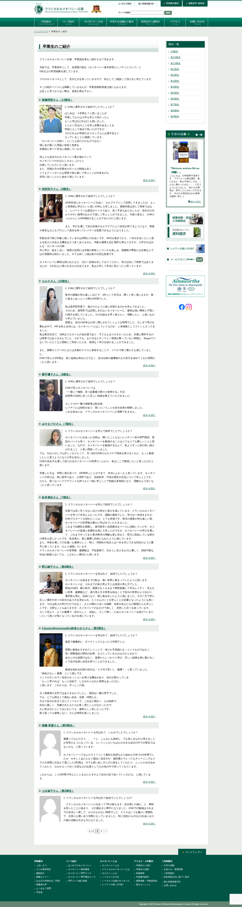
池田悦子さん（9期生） (57, 189)
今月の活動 (169, 865)
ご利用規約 (169, 873)
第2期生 (174, 75)
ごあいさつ (41, 865)
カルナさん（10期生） (56, 281)
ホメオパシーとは (110, 865)
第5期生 (174, 92)
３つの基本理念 (43, 869)
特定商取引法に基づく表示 (176, 877)
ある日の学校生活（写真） (49, 881)
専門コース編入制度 (77, 881)
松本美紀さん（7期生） (57, 497)
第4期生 (174, 86)
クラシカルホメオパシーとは (116, 869)
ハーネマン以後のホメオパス (116, 881)
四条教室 (140, 873)
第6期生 (174, 98)
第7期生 (174, 104)
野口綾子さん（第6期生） (58, 566)
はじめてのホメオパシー (79, 865)
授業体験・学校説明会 (146, 881)
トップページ (41, 31)
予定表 (39, 892)
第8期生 (174, 110)
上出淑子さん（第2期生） (58, 790)
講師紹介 (40, 873)
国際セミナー (42, 877)
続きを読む (149, 180)
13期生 (174, 51)
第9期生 (174, 116)
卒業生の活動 (142, 869)
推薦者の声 (41, 884)
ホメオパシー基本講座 (78, 869)
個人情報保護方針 (172, 881)
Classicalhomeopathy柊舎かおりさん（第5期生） (74, 628)
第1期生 (174, 69)
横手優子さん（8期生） (57, 374)
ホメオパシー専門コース (79, 873)
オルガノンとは (109, 873)
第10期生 (175, 57)
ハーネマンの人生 (110, 877)
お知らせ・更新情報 (173, 869)
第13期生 (175, 63)
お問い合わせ (170, 885)
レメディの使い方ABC (112, 884)
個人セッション (143, 884)
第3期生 (174, 81)
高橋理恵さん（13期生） (57, 99)
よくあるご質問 (43, 888)
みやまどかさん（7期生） (58, 423)
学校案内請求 (142, 877)
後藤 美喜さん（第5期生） (58, 725)
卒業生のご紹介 (143, 865)
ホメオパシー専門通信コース (82, 877)
